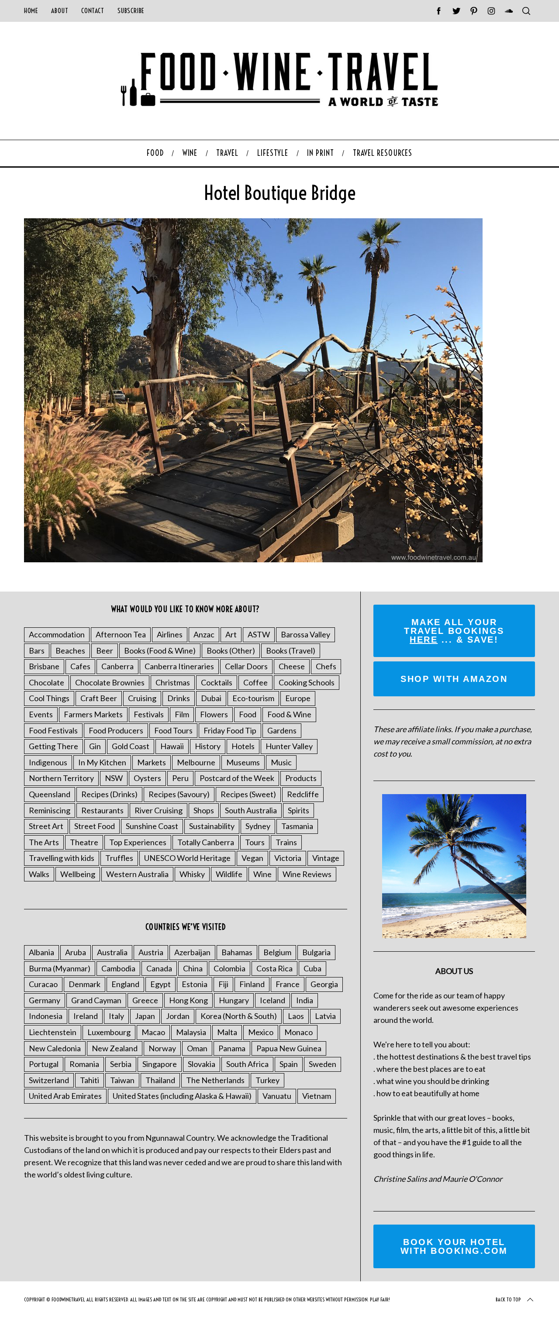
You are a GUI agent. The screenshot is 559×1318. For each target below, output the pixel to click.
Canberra (117, 666)
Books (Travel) (290, 650)
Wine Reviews (307, 874)
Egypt (160, 984)
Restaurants (102, 810)
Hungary (234, 1000)
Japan (145, 1016)
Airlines (170, 634)
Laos (296, 1016)
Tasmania (297, 826)
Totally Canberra (205, 842)
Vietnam (316, 1096)
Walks (39, 874)
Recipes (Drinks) (109, 794)
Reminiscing (49, 810)
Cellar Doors (246, 666)
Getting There (53, 746)
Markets (151, 762)
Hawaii (172, 746)
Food (247, 714)
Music (281, 762)
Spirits (298, 810)
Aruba (75, 952)
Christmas (172, 682)
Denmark (84, 984)
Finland (252, 984)
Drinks (178, 698)
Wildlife (229, 874)
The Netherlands (215, 1080)
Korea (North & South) (238, 1016)
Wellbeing (77, 874)
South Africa (247, 1064)
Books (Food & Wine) (160, 650)
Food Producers (116, 730)
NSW (114, 778)
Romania (84, 1064)
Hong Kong (188, 1000)
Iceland (272, 1000)
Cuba (312, 968)
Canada (159, 968)
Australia (112, 952)
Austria (150, 952)
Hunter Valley (289, 746)
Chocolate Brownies (110, 682)
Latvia (325, 1016)
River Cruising (159, 810)
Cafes (80, 666)
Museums (243, 762)
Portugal (44, 1064)
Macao (153, 1032)
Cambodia (118, 968)
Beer (104, 650)
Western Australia (137, 874)
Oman (197, 1048)
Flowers (214, 714)
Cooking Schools (307, 682)
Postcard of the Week (237, 778)
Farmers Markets (93, 714)
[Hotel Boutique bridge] (253, 559)
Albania (41, 952)
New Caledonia (55, 1048)
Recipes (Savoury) (179, 794)
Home (31, 11)
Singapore (159, 1064)
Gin (95, 746)
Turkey (267, 1080)
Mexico (260, 1032)
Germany (44, 1000)
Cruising (142, 698)
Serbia (120, 1064)
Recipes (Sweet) (248, 794)
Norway (162, 1048)
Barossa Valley (305, 634)
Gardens (282, 730)
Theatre (84, 842)
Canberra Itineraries (179, 666)
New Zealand (115, 1048)
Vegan (252, 858)
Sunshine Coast (152, 826)
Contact (92, 11)
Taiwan (122, 1080)
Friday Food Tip (230, 730)
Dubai (211, 698)
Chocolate (46, 682)
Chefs (326, 666)
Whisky (192, 874)
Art (231, 634)
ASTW (259, 634)
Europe (298, 698)
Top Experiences (137, 842)
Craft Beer (98, 698)
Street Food (94, 826)
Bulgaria (316, 952)
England (125, 984)
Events (41, 714)
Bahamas (236, 952)
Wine (262, 874)
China (193, 968)
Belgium (277, 952)
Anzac (203, 634)
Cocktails (216, 682)
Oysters (147, 778)
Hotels (243, 746)
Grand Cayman (96, 1000)
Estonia (194, 984)
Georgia (324, 984)
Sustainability (212, 826)
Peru (180, 778)
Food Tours (173, 730)
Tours (255, 842)
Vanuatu (276, 1096)
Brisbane (44, 666)
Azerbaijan (192, 952)
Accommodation (57, 634)
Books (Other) (231, 650)
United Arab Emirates (65, 1096)
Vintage (325, 858)
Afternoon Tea (121, 634)
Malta (227, 1032)
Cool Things (49, 698)
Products (301, 778)
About (59, 11)
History (208, 746)
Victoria (287, 858)
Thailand (160, 1080)
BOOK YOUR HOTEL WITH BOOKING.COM (454, 1246)
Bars (37, 650)
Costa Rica (274, 968)
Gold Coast (130, 746)
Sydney (257, 826)
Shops (203, 810)
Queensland (49, 794)
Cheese (292, 666)
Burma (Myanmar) (59, 968)
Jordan (178, 1016)
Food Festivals (53, 730)
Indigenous (48, 762)
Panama (231, 1048)
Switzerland (49, 1080)
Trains (286, 842)
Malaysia (191, 1032)
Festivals (149, 714)
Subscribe (131, 11)
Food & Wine (289, 714)
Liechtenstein (52, 1032)
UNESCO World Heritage (187, 858)
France (288, 984)
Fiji (223, 984)
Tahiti (89, 1080)
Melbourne (196, 762)
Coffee (255, 682)
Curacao (43, 984)
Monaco (298, 1032)
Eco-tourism (253, 698)
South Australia (251, 810)
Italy (116, 1016)
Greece (145, 1000)
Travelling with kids (61, 858)
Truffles (119, 858)
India (304, 1000)
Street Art (46, 826)
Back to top (508, 1299)
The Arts (44, 842)
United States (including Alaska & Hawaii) (182, 1096)
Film (182, 714)
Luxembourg (109, 1032)
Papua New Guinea (288, 1048)
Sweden (322, 1064)
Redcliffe (303, 794)
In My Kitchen (102, 762)
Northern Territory (61, 778)
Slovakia (201, 1064)
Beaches (70, 650)
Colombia (229, 968)
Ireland (85, 1016)
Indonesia (45, 1016)
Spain (289, 1064)
